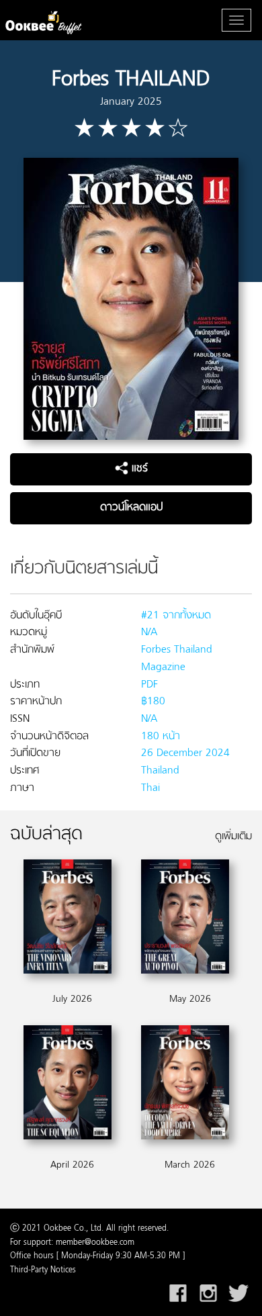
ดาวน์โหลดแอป (131, 507)
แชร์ (138, 468)
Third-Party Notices (43, 1270)
